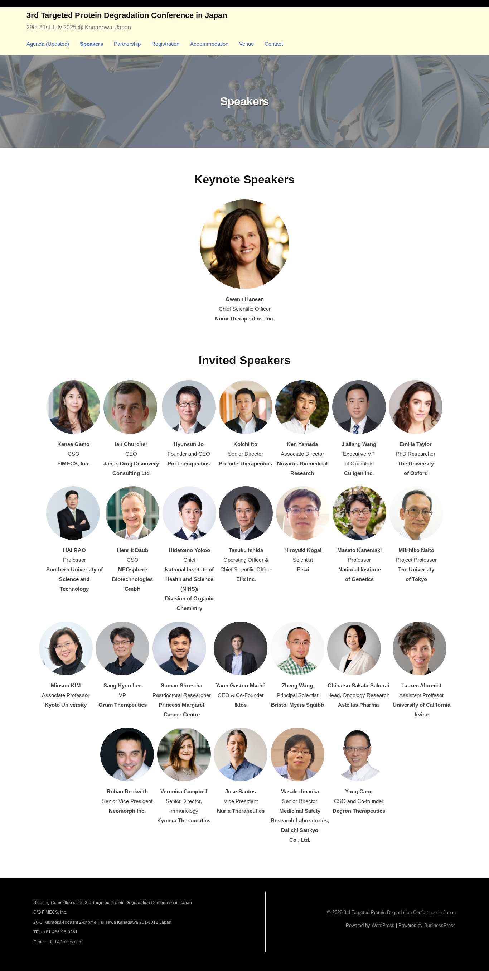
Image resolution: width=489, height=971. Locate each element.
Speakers (91, 44)
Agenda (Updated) (47, 44)
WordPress (383, 925)
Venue (246, 44)
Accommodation (209, 44)
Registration (165, 44)
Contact (274, 44)
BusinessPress (440, 925)
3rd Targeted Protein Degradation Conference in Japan (126, 15)
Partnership (127, 44)
